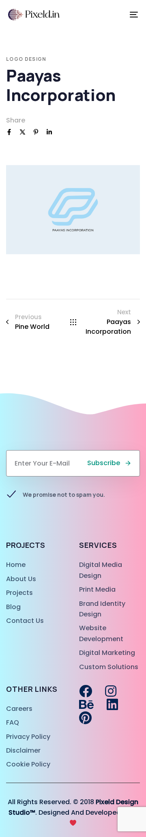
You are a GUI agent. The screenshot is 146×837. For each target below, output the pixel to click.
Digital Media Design (100, 570)
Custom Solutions (108, 667)
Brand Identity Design (102, 609)
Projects (19, 592)
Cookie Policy (28, 764)
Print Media (97, 589)
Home (16, 564)
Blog (13, 607)
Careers (19, 708)
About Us (21, 579)
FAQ (12, 722)
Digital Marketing (107, 652)
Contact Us (25, 620)
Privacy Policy (28, 736)
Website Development (101, 633)
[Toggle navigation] (116, 14)
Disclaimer (23, 750)
